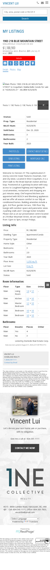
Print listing (14, 165)
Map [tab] (19, 69)
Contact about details (37, 151)
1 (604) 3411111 (10, 360)
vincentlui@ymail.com (25, 512)
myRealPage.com (25, 532)
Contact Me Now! (25, 448)
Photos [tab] (13, 69)
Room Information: (13, 281)
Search (25, 18)
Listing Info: (10, 225)
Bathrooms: (9, 322)
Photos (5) (14, 151)
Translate (33, 521)
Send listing (14, 158)
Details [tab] (5, 69)
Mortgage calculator (37, 158)
